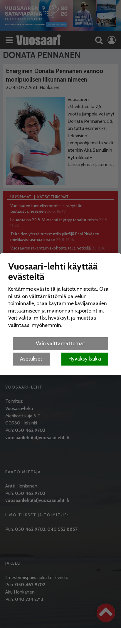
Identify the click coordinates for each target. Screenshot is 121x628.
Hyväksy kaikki (84, 359)
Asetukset (31, 359)
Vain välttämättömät (60, 343)
